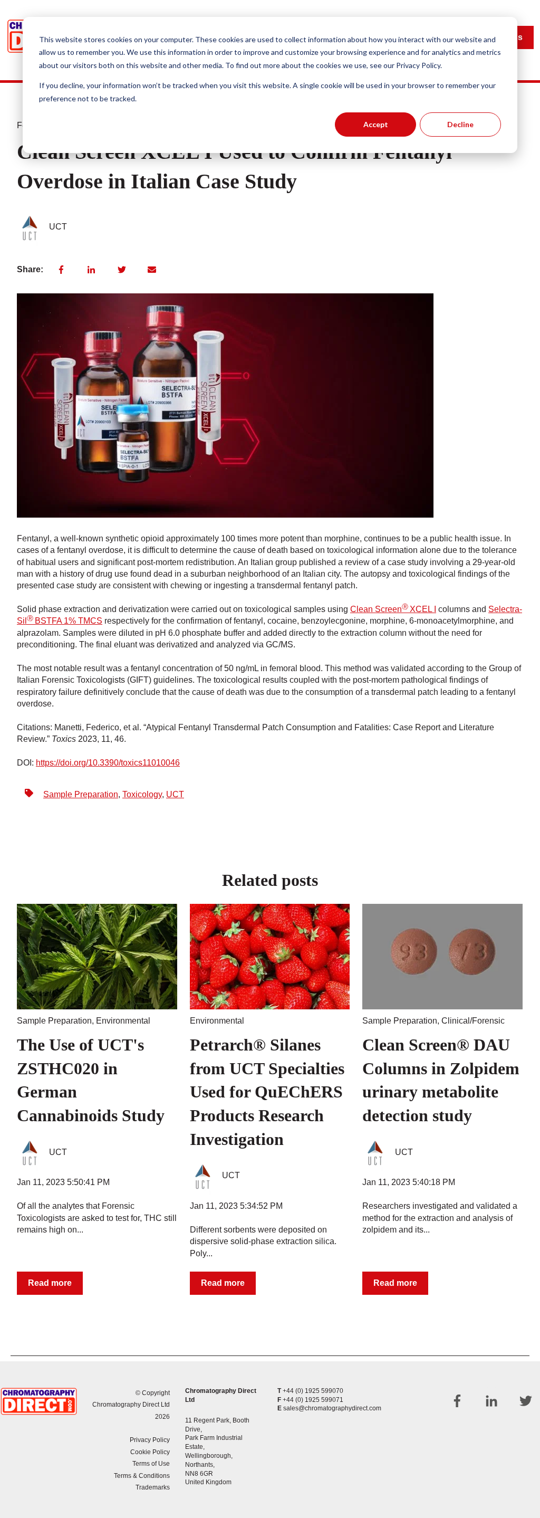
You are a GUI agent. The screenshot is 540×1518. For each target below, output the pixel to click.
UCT (58, 226)
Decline (460, 124)
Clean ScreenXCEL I (393, 609)
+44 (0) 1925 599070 (313, 1391)
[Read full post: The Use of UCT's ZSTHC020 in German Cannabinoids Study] (97, 956)
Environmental (123, 1020)
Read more (50, 1282)
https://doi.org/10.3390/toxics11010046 (108, 762)
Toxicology (142, 794)
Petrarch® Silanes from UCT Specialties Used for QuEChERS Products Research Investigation (267, 1092)
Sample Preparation (80, 794)
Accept (375, 124)
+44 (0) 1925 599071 (313, 1400)
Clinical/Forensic (473, 1020)
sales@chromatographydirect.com (332, 1408)
